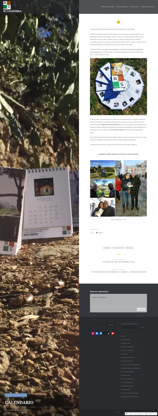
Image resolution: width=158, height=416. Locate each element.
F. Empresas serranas (127, 386)
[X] (104, 333)
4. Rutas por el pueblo (127, 346)
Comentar (141, 309)
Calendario (107, 248)
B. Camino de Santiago (127, 371)
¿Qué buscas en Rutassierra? (129, 323)
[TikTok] (108, 333)
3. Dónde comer (125, 343)
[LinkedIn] (100, 333)
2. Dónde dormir (125, 339)
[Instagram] (92, 333)
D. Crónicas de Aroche (127, 379)
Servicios (134, 6)
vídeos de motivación (111, 49)
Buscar (142, 327)
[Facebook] (96, 333)
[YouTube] (112, 333)
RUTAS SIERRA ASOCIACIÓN (129, 396)
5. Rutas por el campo (127, 350)
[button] (102, 169)
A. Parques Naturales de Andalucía (131, 368)
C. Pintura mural (125, 375)
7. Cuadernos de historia (128, 357)
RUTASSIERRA (12, 11)
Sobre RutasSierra (108, 6)
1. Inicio (9, 395)
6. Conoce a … (124, 354)
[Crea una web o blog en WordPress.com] (118, 412)
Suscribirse (110, 325)
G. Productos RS (125, 389)
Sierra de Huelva (147, 6)
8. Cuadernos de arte (126, 361)
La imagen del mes (118, 248)
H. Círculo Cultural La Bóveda (129, 393)
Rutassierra (129, 248)
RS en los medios (123, 6)
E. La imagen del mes (19, 395)
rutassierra (17, 410)
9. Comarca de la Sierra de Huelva (130, 364)
